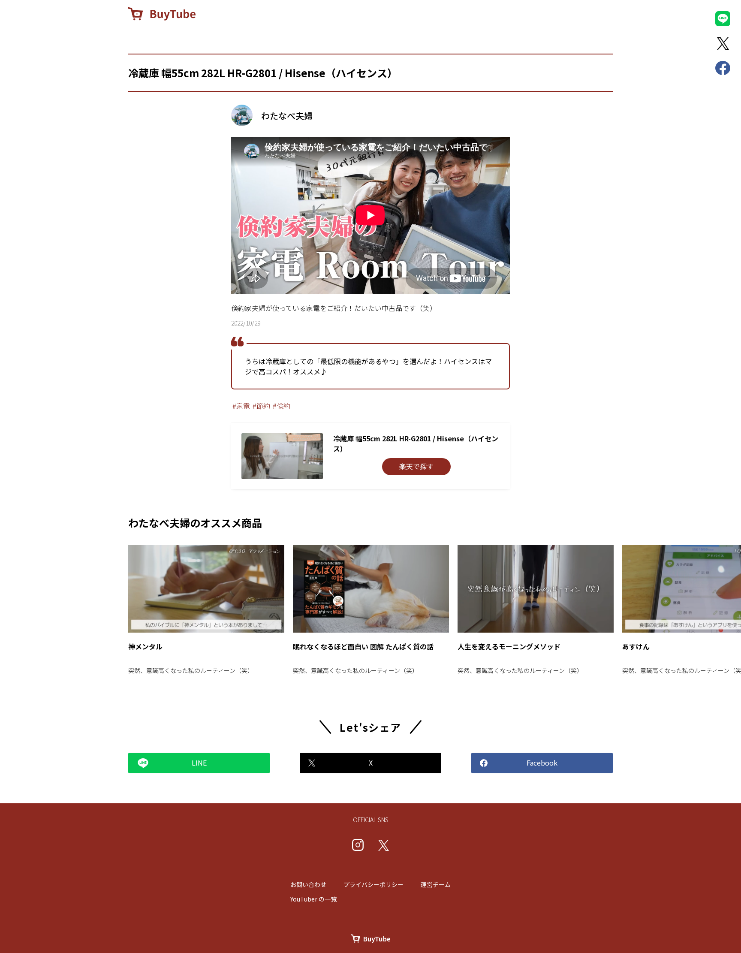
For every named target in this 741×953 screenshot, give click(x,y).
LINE (199, 762)
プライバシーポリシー (373, 884)
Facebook (542, 762)
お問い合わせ (308, 884)
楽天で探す (416, 466)
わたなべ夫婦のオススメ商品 (195, 522)
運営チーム (436, 884)
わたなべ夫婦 (287, 115)
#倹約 (281, 406)
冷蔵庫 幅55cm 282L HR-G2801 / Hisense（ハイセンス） (263, 72)
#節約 (261, 406)
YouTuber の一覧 (313, 899)
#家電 (241, 406)
